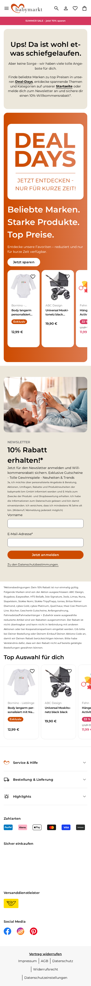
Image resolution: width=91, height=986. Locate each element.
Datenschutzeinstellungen (45, 978)
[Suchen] (56, 8)
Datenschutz (62, 961)
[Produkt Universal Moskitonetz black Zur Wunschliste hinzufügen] (67, 276)
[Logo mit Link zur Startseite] (26, 8)
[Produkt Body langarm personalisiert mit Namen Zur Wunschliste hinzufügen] (33, 276)
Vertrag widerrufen (45, 954)
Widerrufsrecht (45, 969)
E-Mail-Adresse (19, 534)
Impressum (27, 961)
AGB (44, 961)
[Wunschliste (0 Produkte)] (75, 8)
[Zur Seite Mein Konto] (66, 8)
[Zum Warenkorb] (84, 8)
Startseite (64, 86)
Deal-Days (24, 82)
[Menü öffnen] (6, 8)
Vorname (14, 515)
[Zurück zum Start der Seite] (82, 953)
